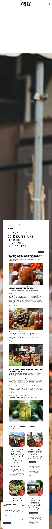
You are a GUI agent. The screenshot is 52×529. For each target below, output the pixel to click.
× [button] (20, 503)
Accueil (9, 224)
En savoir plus (14, 513)
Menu (3, 4)
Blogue (14, 224)
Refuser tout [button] (16, 523)
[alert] (11, 515)
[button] (11, 525)
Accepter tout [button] (7, 523)
